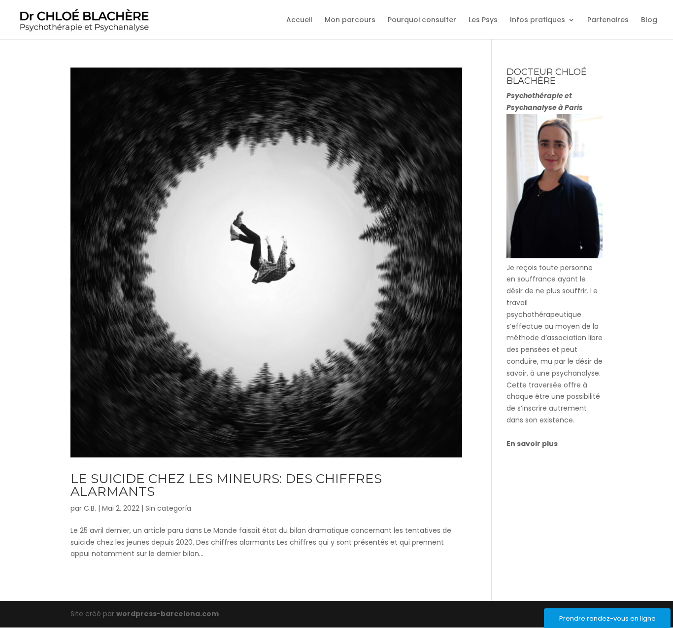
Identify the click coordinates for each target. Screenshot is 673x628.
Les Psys (483, 20)
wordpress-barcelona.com (167, 614)
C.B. (90, 508)
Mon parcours (350, 20)
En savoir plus (532, 444)
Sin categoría (168, 508)
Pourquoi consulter (422, 20)
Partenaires (608, 20)
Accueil (299, 20)
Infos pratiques (537, 20)
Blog (649, 20)
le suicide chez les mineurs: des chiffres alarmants (226, 485)
